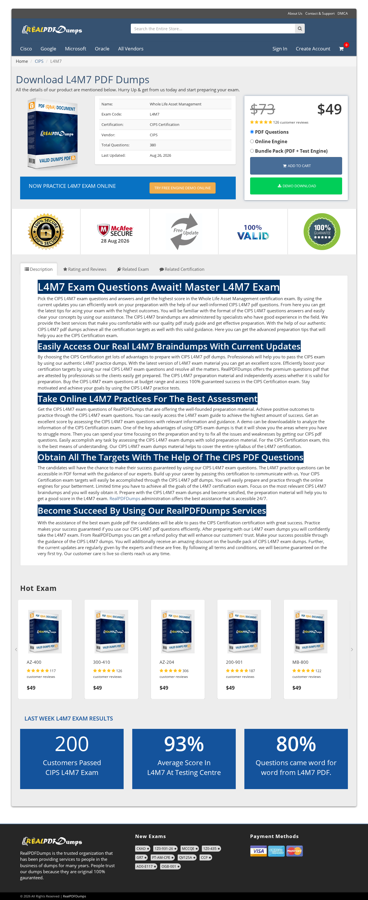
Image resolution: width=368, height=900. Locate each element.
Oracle (102, 48)
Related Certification (184, 269)
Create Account (313, 48)
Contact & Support (320, 13)
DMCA (343, 13)
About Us (295, 13)
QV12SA (185, 857)
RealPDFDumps (125, 498)
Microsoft (75, 48)
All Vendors (130, 48)
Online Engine (270, 141)
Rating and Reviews (87, 269)
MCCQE (188, 848)
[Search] (300, 28)
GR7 (140, 857)
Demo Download (299, 185)
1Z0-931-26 (164, 848)
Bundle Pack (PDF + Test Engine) (290, 151)
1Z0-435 (209, 848)
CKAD (141, 848)
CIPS (39, 61)
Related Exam (135, 269)
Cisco (26, 48)
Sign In (280, 48)
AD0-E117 (145, 866)
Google (48, 48)
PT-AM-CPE (161, 857)
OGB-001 (169, 866)
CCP (204, 857)
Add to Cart (299, 165)
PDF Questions (271, 132)
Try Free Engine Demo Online (182, 187)
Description (41, 269)
